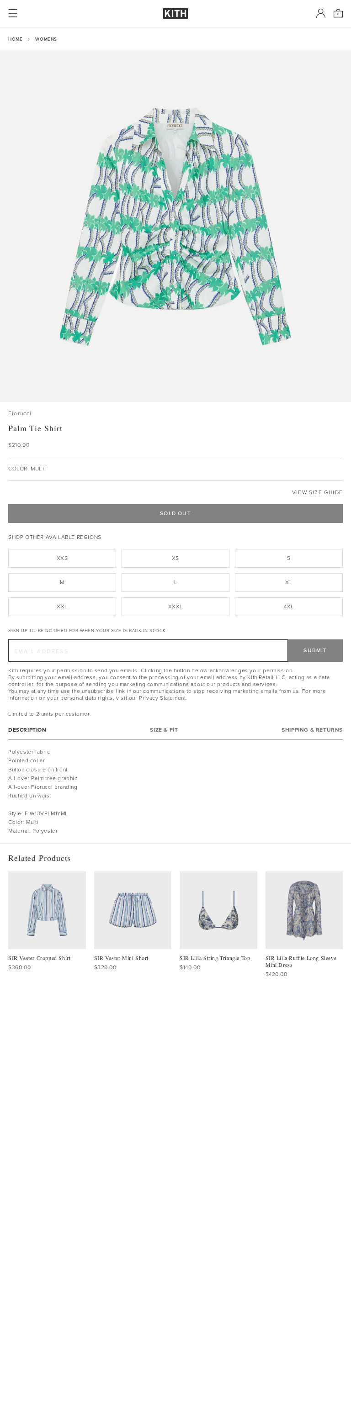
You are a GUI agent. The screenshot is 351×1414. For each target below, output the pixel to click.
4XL (289, 606)
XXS (62, 558)
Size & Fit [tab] (164, 730)
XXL (62, 606)
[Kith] (175, 13)
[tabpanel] (175, 791)
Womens (46, 39)
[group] (175, 226)
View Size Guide (317, 492)
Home (15, 39)
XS (175, 558)
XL (288, 582)
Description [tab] (27, 730)
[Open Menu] (12, 13)
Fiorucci (20, 413)
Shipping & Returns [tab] (312, 730)
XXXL (175, 606)
